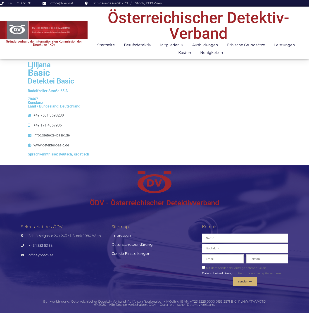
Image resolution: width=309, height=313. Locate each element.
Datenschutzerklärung (132, 244)
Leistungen (284, 45)
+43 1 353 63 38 (40, 245)
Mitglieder (169, 45)
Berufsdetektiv (137, 45)
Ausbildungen (205, 45)
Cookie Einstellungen (131, 253)
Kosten (184, 52)
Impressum (122, 235)
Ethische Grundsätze (246, 45)
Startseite (106, 45)
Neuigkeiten (211, 52)
